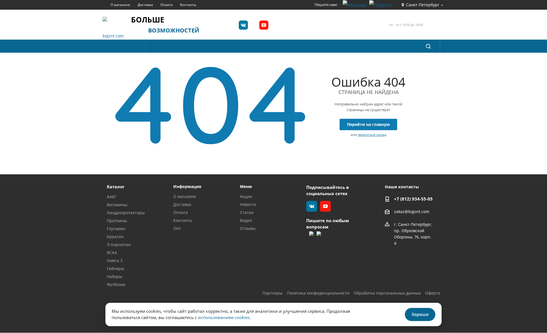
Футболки (116, 284)
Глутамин (116, 228)
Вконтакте (243, 25)
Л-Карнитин (119, 244)
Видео (246, 220)
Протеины (117, 220)
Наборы (114, 276)
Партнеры (272, 293)
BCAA (112, 252)
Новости (248, 204)
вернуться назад (372, 134)
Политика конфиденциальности (318, 293)
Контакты (182, 220)
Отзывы (248, 228)
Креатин (115, 236)
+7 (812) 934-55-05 (413, 199)
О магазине (184, 196)
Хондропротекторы (126, 212)
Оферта (432, 293)
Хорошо (420, 314)
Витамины (117, 204)
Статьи (247, 212)
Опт (177, 228)
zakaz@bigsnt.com (411, 211)
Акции (246, 196)
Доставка (182, 204)
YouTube (263, 25)
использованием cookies (224, 317)
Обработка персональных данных (387, 293)
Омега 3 (115, 260)
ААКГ (112, 196)
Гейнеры (115, 268)
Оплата (180, 212)
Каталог (115, 186)
